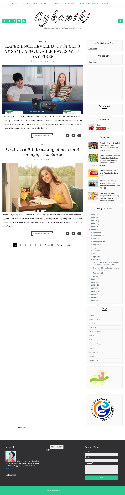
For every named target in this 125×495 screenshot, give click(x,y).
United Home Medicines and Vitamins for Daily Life (110, 173)
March (96, 260)
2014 (93, 297)
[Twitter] (73, 135)
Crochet (92, 323)
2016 (93, 291)
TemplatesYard (53, 491)
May (95, 254)
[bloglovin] (19, 21)
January (96, 276)
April (95, 257)
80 (52, 245)
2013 (93, 300)
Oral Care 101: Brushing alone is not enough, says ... (106, 269)
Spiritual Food (95, 344)
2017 (93, 288)
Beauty (45, 3)
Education (93, 327)
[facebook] (9, 21)
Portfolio (106, 3)
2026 (93, 215)
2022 (93, 227)
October (96, 238)
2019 (93, 282)
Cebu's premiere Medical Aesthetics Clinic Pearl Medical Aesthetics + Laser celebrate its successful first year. (104, 160)
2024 (93, 221)
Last (68, 245)
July (95, 248)
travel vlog (93, 360)
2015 (93, 294)
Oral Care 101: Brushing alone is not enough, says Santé (42, 152)
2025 (93, 218)
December (97, 232)
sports (92, 348)
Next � (59, 245)
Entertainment (95, 331)
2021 (93, 230)
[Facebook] (67, 135)
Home (14, 3)
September (98, 241)
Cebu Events (94, 319)
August (96, 245)
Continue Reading (42, 135)
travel (91, 356)
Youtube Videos (29, 3)
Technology (70, 3)
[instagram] (24, 21)
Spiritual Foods (89, 3)
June (95, 251)
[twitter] (14, 21)
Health (56, 3)
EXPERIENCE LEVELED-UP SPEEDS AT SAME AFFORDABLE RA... (106, 263)
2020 (93, 279)
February (97, 273)
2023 (93, 224)
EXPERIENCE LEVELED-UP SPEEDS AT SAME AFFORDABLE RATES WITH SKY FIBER (42, 51)
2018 (93, 285)
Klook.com (93, 49)
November (97, 235)
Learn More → (10, 468)
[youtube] (4, 21)
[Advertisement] (105, 85)
